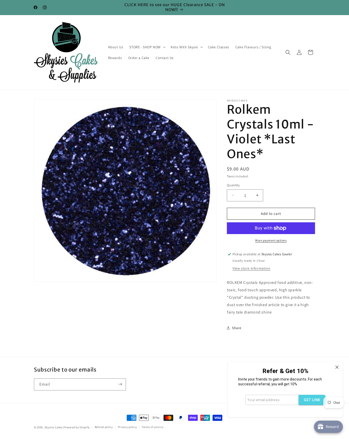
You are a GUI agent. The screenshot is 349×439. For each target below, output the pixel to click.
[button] (147, 47)
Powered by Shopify (76, 427)
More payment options (271, 240)
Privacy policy (127, 427)
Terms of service (152, 427)
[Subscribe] (120, 384)
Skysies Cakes (53, 427)
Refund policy (104, 427)
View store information (251, 268)
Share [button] (236, 328)
